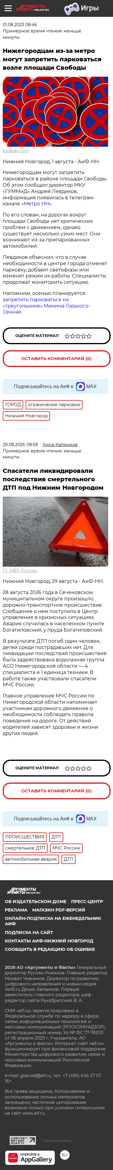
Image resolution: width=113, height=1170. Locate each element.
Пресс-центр (87, 901)
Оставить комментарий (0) (56, 358)
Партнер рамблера (56, 1140)
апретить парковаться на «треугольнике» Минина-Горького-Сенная (46, 306)
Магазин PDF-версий (58, 910)
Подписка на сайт (29, 932)
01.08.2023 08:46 (20, 24)
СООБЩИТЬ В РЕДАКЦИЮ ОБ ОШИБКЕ (50, 949)
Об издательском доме (35, 901)
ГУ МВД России (20, 570)
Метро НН (36, 204)
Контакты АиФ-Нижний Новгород (49, 941)
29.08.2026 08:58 (20, 444)
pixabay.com (16, 150)
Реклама (16, 910)
